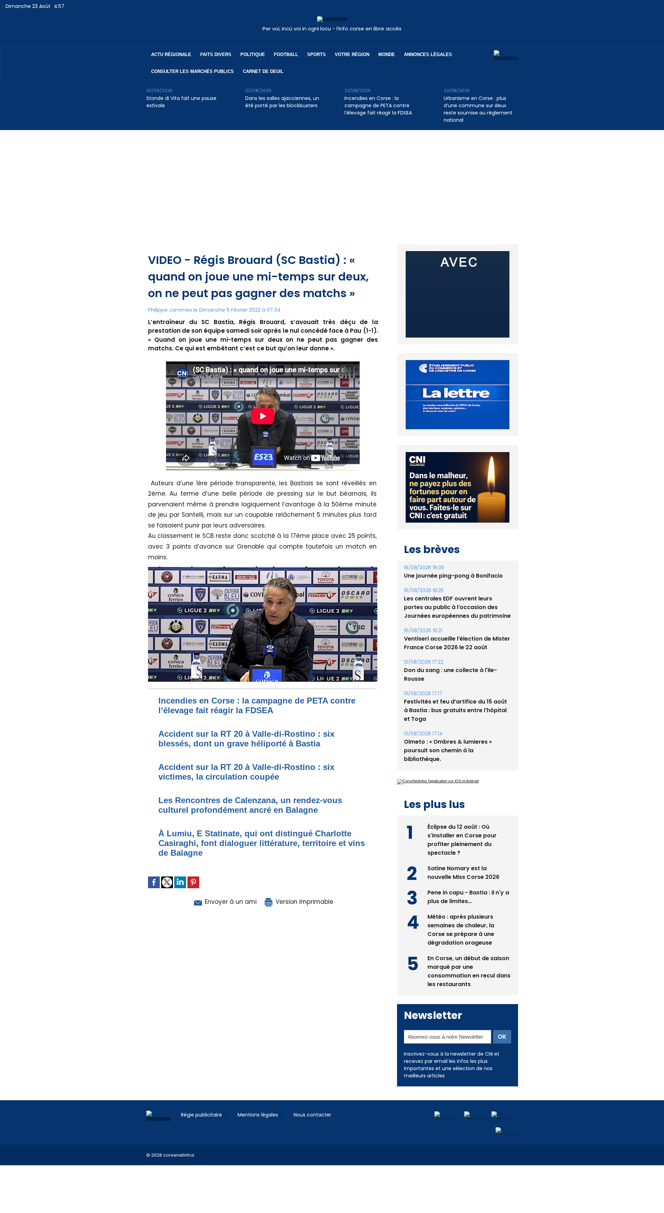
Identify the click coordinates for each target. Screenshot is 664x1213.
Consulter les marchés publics (192, 71)
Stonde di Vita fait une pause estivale (181, 102)
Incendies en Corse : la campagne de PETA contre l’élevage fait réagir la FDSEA (378, 105)
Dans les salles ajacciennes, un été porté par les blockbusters (282, 102)
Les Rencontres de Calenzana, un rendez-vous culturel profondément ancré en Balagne (250, 805)
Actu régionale (171, 54)
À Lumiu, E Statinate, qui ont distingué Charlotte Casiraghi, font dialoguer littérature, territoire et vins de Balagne (261, 843)
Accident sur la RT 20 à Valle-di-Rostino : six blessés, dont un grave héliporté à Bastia (246, 738)
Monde (386, 54)
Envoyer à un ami (230, 902)
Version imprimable (303, 902)
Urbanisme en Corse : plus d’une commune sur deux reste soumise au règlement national (478, 109)
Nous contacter (312, 1114)
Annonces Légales (428, 54)
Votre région (352, 54)
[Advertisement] (332, 182)
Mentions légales (258, 1114)
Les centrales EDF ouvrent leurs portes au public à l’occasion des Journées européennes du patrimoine (457, 607)
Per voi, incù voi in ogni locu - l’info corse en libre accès (332, 28)
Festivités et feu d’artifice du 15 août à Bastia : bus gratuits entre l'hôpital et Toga (455, 710)
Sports (316, 54)
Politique (252, 54)
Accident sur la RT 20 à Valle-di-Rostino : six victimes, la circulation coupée (246, 771)
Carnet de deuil (263, 71)
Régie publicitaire (202, 1114)
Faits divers (215, 54)
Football (286, 54)
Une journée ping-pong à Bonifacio (453, 576)
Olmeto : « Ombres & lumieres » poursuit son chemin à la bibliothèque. (448, 750)
